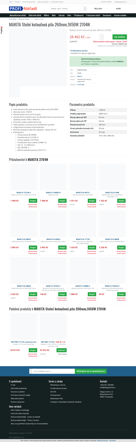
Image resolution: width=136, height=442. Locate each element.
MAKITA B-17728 (83, 239)
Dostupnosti (55, 395)
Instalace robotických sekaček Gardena (65, 402)
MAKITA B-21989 (112, 192)
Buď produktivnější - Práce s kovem (25, 420)
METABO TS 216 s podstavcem (23, 342)
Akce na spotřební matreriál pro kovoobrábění (29, 423)
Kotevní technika (120, 15)
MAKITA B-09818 (24, 239)
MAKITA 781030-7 (53, 286)
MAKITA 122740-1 (24, 192)
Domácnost (107, 15)
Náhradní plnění (17, 398)
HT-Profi (28, 433)
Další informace (102, 440)
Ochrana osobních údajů (20, 395)
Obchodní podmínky (28, 2)
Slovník (53, 392)
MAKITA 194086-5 (83, 286)
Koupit (33, 201)
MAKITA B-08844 (24, 286)
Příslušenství (78, 15)
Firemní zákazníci (17, 402)
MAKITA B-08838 (112, 239)
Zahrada (61, 15)
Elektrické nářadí (35, 15)
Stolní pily (80, 85)
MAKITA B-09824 (53, 239)
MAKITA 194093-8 (53, 192)
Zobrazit (61, 350)
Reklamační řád (56, 398)
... (31, 19)
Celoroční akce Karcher (20, 413)
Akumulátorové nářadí (18, 15)
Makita (79, 76)
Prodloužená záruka (58, 388)
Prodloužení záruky (57, 2)
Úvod (10, 2)
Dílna (69, 15)
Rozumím (112, 440)
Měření (46, 15)
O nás (13, 385)
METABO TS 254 (53, 342)
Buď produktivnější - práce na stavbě (25, 417)
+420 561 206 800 (106, 2)
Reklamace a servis (57, 385)
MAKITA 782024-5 (112, 286)
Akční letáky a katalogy (20, 410)
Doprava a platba (43, 2)
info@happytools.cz (120, 2)
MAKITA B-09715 (83, 192)
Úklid (53, 15)
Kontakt (17, 2)
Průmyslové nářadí (93, 15)
